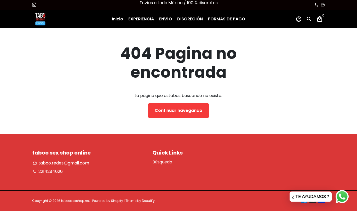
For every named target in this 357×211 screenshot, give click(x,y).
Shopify (117, 200)
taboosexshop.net (75, 200)
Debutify (148, 200)
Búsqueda (162, 162)
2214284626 (48, 171)
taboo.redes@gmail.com (61, 163)
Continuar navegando (178, 110)
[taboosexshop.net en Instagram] (34, 5)
